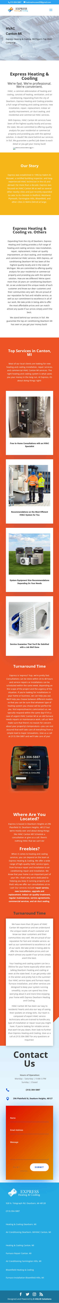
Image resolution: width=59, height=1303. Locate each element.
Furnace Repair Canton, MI (19, 1253)
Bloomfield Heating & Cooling (20, 1269)
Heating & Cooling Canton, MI (20, 1245)
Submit (39, 1167)
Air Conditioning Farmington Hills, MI (23, 1261)
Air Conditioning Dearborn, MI (20, 1232)
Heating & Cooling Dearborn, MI (21, 1224)
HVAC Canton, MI (43, 1232)
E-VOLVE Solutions (42, 1299)
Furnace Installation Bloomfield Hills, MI (25, 1277)
